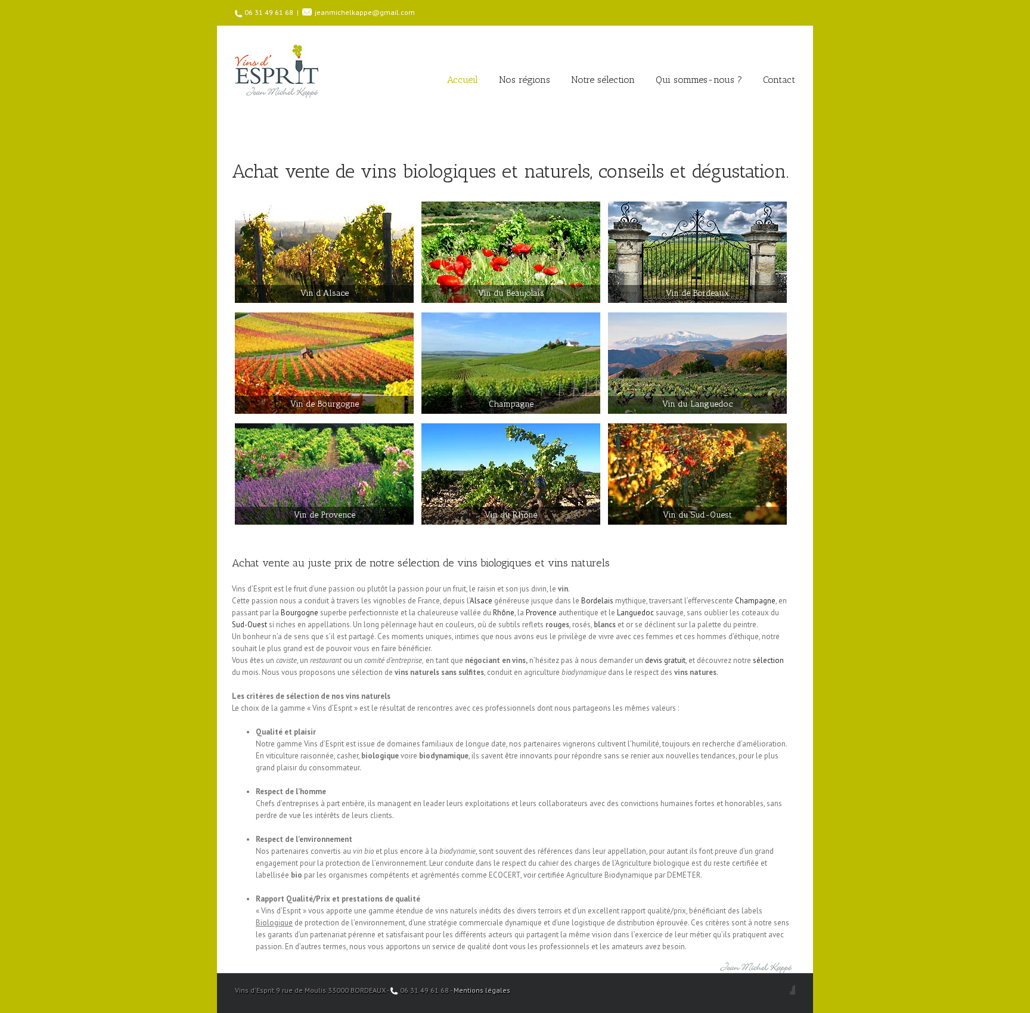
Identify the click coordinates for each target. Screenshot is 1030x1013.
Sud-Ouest (249, 624)
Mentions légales (482, 990)
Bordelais (597, 601)
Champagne (755, 601)
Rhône (503, 613)
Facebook (792, 989)
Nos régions (524, 79)
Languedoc (635, 613)
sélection (768, 660)
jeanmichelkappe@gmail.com (365, 12)
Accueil (462, 79)
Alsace (481, 601)
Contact (779, 79)
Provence (541, 613)
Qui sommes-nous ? (699, 79)
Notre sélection (603, 79)
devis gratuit (665, 660)
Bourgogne (299, 613)
